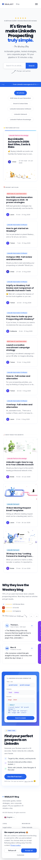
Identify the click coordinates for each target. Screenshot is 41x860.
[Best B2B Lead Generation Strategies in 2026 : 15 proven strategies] (20, 204)
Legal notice (7, 827)
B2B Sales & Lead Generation (20, 98)
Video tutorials (27, 827)
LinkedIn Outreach (20, 114)
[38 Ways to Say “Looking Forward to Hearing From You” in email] (20, 551)
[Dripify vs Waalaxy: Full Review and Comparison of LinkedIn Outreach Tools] (20, 292)
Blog (17, 4)
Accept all (29, 850)
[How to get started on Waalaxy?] (20, 234)
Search (31, 66)
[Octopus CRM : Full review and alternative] (20, 263)
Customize (20, 855)
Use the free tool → (15, 777)
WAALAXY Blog (11, 797)
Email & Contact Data (20, 103)
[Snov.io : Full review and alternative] (20, 382)
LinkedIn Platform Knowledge (20, 119)
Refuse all (12, 850)
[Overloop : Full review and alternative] (20, 410)
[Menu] (36, 4)
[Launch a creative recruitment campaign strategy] (20, 352)
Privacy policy (15, 845)
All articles (20, 93)
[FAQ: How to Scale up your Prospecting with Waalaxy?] (20, 322)
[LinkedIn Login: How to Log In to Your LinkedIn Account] (20, 459)
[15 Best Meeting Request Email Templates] (20, 505)
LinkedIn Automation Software (20, 109)
